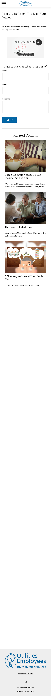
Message (6, 99)
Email (4, 84)
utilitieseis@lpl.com (25, 674)
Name (4, 70)
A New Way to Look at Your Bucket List (25, 278)
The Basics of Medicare (18, 227)
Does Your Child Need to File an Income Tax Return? (23, 176)
